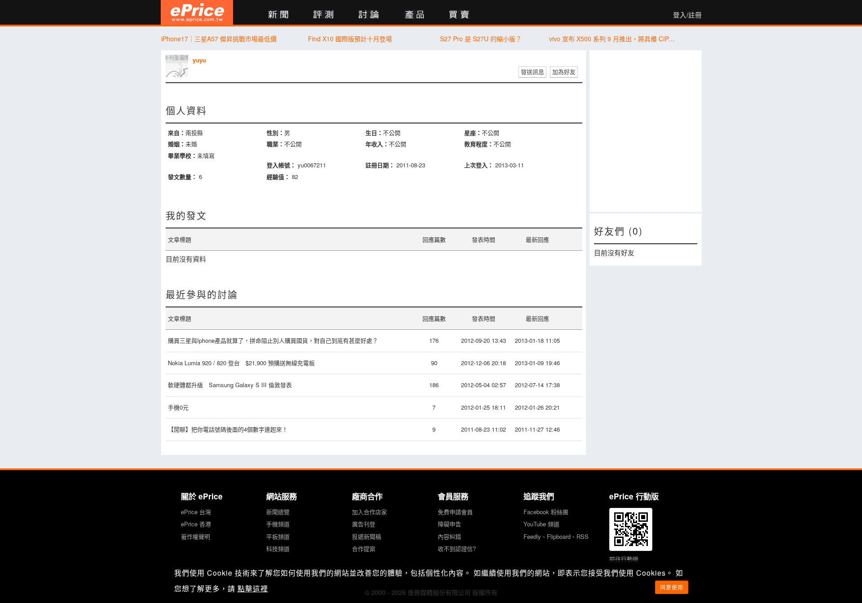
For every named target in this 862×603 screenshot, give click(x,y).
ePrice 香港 (196, 524)
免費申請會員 (455, 511)
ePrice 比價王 (197, 12)
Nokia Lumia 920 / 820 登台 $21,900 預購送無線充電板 (241, 362)
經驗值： (278, 176)
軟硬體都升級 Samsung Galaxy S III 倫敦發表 (230, 384)
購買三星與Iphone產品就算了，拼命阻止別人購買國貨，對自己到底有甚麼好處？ (273, 340)
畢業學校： (182, 155)
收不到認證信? (457, 548)
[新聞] (278, 15)
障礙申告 (449, 524)
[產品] (414, 15)
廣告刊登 (363, 524)
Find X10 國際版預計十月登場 (350, 38)
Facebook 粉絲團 (545, 511)
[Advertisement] (645, 131)
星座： (473, 132)
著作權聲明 (195, 536)
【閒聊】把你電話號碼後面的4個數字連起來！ (228, 429)
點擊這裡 (252, 588)
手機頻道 (278, 524)
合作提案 (363, 548)
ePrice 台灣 (196, 511)
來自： (176, 132)
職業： (275, 144)
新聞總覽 (278, 511)
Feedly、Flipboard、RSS (556, 536)
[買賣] (459, 15)
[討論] (368, 15)
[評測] (323, 15)
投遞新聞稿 (366, 536)
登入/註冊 (687, 14)
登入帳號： (281, 165)
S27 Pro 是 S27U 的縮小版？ (481, 38)
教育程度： (478, 144)
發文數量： (182, 176)
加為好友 (564, 71)
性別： (275, 132)
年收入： (377, 144)
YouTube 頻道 (541, 524)
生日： (374, 132)
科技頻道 (278, 548)
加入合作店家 (369, 511)
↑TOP (725, 549)
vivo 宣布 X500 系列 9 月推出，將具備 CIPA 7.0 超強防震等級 (612, 38)
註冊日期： (380, 165)
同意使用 (671, 587)
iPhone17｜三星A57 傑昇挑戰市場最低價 (219, 38)
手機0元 (178, 407)
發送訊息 (532, 71)
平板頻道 (278, 536)
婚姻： (176, 144)
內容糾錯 (449, 536)
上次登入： (478, 165)
